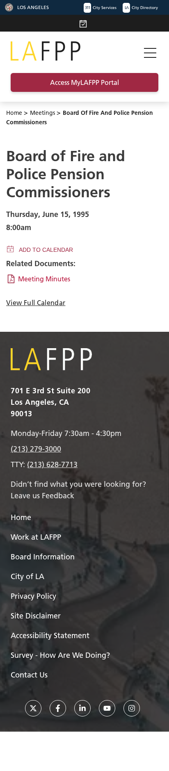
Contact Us (29, 675)
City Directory (141, 7)
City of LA (27, 576)
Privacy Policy (33, 596)
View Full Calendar (35, 303)
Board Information (43, 556)
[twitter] (33, 708)
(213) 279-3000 (36, 449)
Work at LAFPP (36, 537)
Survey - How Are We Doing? (60, 655)
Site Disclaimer (36, 615)
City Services (100, 7)
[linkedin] (82, 708)
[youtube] (107, 708)
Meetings (42, 112)
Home (14, 112)
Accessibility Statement (50, 635)
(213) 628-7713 (52, 464)
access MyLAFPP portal (84, 82)
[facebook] (58, 708)
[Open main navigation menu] (150, 51)
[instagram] (131, 708)
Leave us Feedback (42, 495)
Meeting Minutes (44, 279)
